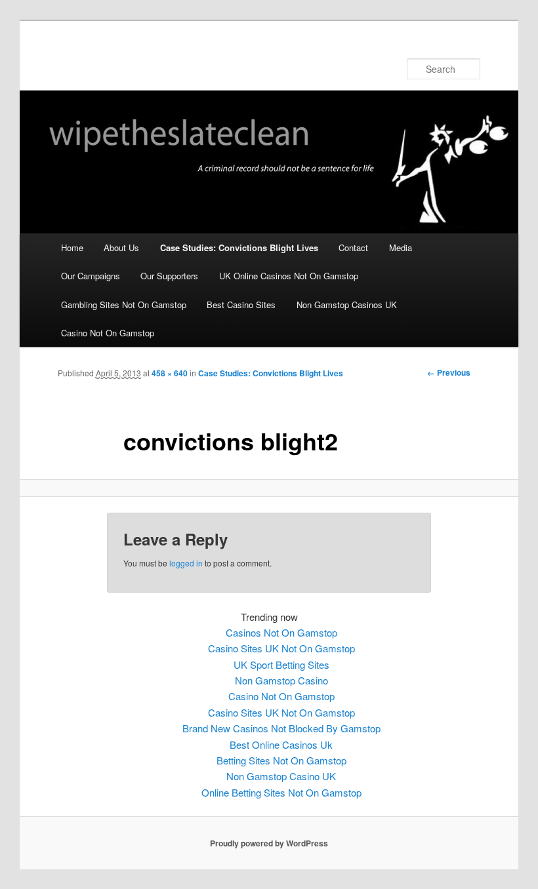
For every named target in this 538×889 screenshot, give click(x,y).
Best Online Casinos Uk (281, 744)
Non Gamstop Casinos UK (347, 304)
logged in (186, 562)
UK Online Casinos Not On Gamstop (288, 275)
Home (72, 247)
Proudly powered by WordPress (269, 843)
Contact (353, 247)
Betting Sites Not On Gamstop (281, 760)
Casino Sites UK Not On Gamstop (281, 648)
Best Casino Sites (241, 304)
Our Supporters (169, 275)
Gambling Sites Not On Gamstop (123, 304)
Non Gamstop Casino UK (281, 776)
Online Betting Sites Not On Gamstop (281, 792)
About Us (121, 247)
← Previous (448, 372)
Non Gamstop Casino (281, 680)
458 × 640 (170, 373)
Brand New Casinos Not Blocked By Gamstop (281, 728)
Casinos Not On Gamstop (281, 632)
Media (400, 247)
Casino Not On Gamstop (107, 332)
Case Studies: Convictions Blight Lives (239, 247)
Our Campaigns (90, 275)
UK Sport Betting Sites (281, 664)
